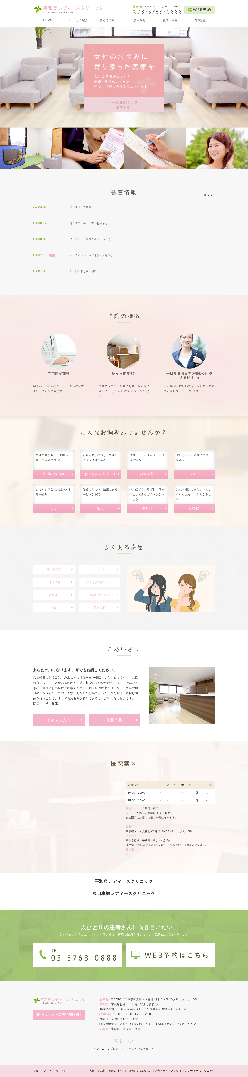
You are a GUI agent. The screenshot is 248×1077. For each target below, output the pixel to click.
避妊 (194, 474)
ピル (54, 607)
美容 (54, 508)
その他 (194, 508)
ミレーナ (99, 569)
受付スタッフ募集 (80, 207)
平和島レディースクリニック (124, 881)
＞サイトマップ (42, 1070)
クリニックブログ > (110, 1048)
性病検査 (54, 582)
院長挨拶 (115, 720)
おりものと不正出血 (100, 474)
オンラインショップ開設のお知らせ (91, 255)
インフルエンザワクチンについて (90, 239)
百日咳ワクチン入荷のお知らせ (89, 223)
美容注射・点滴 (99, 594)
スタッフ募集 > (142, 1048)
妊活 (100, 508)
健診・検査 (170, 20)
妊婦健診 (147, 474)
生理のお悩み (54, 474)
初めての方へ (108, 20)
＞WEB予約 (59, 1070)
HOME (47, 20)
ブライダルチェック (99, 582)
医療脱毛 (99, 607)
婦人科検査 (54, 569)
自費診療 (200, 20)
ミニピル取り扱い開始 (83, 271)
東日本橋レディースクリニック (124, 893)
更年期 (147, 508)
